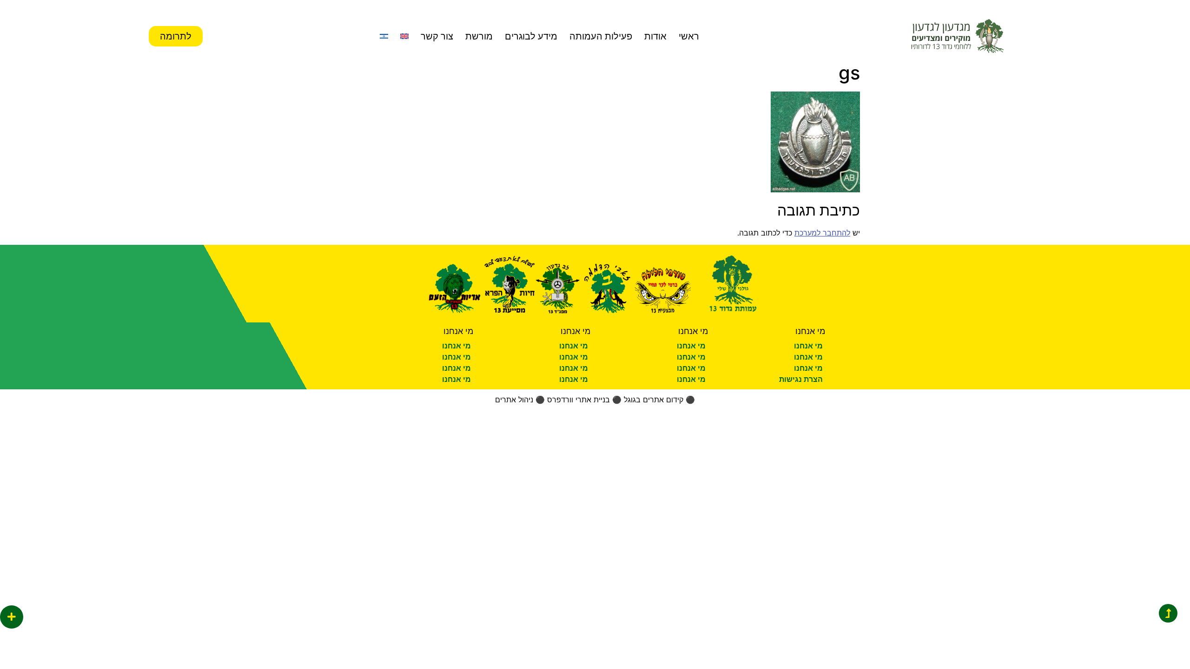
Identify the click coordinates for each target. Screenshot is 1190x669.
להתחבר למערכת (822, 232)
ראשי (689, 36)
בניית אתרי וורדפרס (578, 399)
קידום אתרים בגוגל (653, 399)
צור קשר (437, 36)
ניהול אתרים (514, 399)
